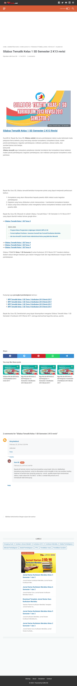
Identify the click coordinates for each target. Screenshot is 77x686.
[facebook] (10, 356)
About (34, 679)
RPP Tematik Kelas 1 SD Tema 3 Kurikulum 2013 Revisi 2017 (30, 304)
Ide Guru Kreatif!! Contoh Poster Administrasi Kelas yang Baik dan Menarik (34, 236)
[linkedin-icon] (69, 2)
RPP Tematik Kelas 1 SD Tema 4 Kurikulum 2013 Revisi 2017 (30, 307)
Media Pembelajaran (66, 544)
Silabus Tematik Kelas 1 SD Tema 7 (18, 245)
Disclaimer (41, 679)
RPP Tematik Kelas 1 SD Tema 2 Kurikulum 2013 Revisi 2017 (30, 302)
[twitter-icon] (62, 2)
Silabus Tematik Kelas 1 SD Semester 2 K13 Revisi (30, 130)
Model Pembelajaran (26, 548)
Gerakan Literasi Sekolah (23, 544)
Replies (11, 457)
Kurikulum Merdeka (52, 544)
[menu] (5, 8)
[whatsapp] (53, 356)
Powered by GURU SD (41, 683)
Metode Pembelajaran (11, 548)
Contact (49, 679)
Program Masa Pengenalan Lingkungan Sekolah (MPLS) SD (29, 230)
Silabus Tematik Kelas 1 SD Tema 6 (18, 243)
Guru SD (16, 462)
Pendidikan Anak (45, 548)
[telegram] (67, 356)
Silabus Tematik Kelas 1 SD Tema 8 (18, 247)
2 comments (31, 56)
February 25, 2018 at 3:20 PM (19, 444)
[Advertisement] (38, 29)
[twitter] (24, 356)
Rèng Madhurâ (14, 441)
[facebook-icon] (59, 2)
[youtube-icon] (66, 2)
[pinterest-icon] (73, 2)
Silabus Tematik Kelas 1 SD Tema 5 (18, 221)
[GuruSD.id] (12, 3)
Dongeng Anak (8, 544)
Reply (11, 452)
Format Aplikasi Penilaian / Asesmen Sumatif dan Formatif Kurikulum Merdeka (35, 233)
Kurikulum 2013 (38, 544)
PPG (36, 548)
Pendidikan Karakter (59, 548)
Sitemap (27, 679)
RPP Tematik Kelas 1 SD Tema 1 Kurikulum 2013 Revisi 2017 (30, 299)
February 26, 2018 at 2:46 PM (23, 465)
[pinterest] (38, 356)
